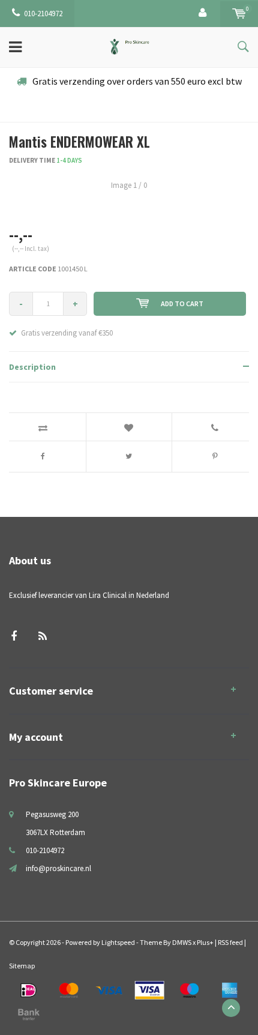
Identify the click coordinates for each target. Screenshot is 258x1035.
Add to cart (182, 303)
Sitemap (22, 965)
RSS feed (230, 942)
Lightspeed (118, 942)
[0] (239, 13)
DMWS (181, 942)
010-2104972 (43, 13)
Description (32, 366)
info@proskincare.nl (58, 868)
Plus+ (205, 942)
